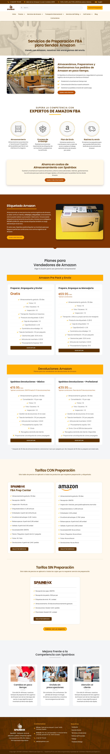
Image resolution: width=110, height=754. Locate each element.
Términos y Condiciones (79, 733)
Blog (96, 14)
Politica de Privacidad (78, 736)
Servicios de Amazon (34, 14)
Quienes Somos (76, 730)
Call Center (87, 14)
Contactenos (55, 18)
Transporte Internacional (53, 14)
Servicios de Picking (72, 14)
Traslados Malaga (77, 742)
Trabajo (74, 739)
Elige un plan (31, 348)
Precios (20, 14)
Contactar (75, 727)
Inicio (14, 14)
